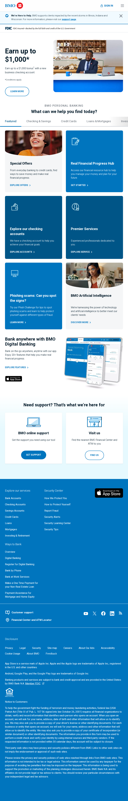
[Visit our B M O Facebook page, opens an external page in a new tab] (103, 613)
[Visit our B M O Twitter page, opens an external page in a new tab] (94, 613)
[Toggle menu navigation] (122, 5)
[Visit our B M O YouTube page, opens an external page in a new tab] (86, 613)
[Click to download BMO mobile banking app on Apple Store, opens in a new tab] (13, 379)
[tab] (10, 122)
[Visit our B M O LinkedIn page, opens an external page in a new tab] (112, 613)
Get (78, 185)
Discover (79, 322)
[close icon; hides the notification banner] (121, 16)
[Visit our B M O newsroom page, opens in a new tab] (121, 613)
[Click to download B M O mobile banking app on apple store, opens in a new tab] (109, 493)
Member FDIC (32, 684)
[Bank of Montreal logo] (14, 5)
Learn (17, 322)
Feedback (51, 653)
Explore (19, 185)
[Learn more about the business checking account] (88, 66)
